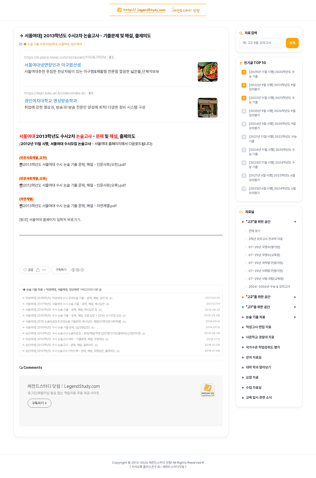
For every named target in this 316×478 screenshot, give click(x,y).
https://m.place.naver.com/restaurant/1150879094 (65, 57)
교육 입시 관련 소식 (259, 397)
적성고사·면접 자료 (258, 327)
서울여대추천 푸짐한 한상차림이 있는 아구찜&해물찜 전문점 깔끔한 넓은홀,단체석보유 (91, 71)
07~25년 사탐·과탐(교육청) (266, 279)
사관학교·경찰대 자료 (260, 337)
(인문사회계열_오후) (33, 178)
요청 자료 (252, 377)
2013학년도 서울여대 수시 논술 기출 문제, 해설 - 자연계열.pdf (70, 205)
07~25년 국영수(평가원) (264, 247)
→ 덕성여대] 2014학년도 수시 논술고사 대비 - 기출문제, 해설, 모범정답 (63, 339)
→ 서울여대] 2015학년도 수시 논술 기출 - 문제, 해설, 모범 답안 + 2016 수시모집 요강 (71, 315)
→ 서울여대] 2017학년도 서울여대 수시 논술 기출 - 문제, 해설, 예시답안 (63, 304)
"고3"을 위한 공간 (271, 222)
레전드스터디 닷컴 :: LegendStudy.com (64, 386)
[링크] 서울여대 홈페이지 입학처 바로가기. (50, 219)
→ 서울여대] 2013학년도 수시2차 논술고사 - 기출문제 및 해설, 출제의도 (85, 36)
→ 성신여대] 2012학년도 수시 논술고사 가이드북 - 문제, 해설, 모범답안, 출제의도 (68, 351)
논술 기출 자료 (271, 317)
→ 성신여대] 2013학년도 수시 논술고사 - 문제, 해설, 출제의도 (57, 345)
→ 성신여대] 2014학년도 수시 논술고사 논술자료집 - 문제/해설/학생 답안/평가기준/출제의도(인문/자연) (81, 333)
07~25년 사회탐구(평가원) (266, 271)
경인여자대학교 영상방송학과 (50, 100)
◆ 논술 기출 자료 (33, 289)
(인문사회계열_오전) (33, 158)
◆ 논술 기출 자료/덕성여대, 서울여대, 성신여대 (52, 44)
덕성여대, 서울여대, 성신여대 (62, 289)
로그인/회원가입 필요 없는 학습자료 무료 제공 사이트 (63, 393)
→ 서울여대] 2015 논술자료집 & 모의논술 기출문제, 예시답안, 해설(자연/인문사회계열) (71, 321)
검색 (292, 43)
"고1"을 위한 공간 (271, 307)
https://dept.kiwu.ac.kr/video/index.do (55, 93)
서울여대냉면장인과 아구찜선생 (52, 64)
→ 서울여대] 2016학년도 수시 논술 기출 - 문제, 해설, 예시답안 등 (59, 309)
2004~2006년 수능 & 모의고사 (269, 286)
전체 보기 (254, 231)
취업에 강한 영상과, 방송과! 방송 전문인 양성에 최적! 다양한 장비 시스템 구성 (84, 107)
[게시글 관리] (44, 270)
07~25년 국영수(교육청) (264, 255)
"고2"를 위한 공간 (271, 297)
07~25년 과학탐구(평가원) (266, 263)
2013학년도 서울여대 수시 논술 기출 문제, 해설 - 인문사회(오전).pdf (74, 164)
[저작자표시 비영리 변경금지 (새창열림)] (77, 270)
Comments (32, 367)
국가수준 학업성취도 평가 (263, 347)
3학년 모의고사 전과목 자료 (266, 239)
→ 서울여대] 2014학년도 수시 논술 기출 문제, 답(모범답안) (56, 327)
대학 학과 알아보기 (258, 367)
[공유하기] (38, 270)
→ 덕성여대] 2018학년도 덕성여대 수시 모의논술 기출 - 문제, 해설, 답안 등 (65, 298)
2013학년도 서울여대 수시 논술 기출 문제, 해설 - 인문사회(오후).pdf (74, 185)
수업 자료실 (253, 388)
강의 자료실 (253, 357)
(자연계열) (26, 199)
